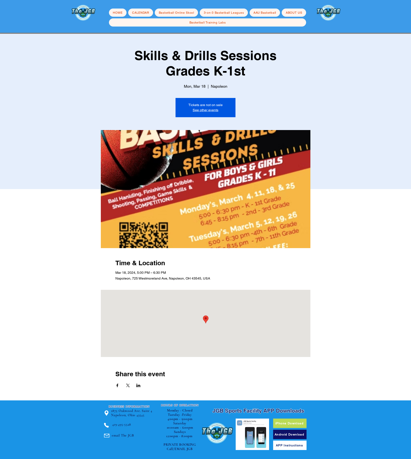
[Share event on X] (128, 385)
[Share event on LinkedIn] (138, 385)
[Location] (106, 413)
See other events (205, 110)
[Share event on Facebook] (117, 385)
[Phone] (106, 425)
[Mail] (107, 436)
